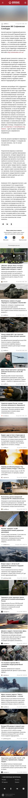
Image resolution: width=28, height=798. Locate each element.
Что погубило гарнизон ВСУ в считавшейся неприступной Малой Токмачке (12, 664)
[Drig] (2, 544)
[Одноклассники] (11, 789)
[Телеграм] (4, 789)
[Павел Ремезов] (2, 350)
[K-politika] (2, 509)
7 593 (25, 281)
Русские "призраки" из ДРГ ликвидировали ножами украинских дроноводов (12, 530)
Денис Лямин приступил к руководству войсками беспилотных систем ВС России (13, 371)
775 (26, 509)
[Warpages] (2, 611)
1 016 (25, 415)
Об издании (5, 782)
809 (26, 477)
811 (26, 447)
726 (26, 544)
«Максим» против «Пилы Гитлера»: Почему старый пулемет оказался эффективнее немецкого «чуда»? (12, 267)
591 (26, 706)
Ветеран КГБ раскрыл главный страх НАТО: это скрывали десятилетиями (12, 727)
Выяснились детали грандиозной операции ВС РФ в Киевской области (12, 497)
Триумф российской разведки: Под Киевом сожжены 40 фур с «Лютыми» (13, 467)
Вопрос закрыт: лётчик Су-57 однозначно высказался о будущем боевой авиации (12, 565)
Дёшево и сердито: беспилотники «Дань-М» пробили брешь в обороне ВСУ (14, 632)
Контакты (17, 779)
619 (26, 643)
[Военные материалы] (14, 2)
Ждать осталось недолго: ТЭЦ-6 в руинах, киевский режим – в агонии (12, 695)
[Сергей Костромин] (2, 315)
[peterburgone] (2, 643)
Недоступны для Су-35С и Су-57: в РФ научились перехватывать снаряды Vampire (13, 759)
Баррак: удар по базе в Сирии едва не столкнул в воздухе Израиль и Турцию (13, 436)
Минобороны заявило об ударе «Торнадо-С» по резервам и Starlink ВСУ (13, 301)
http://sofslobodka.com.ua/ (15, 52)
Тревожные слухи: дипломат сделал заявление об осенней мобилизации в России (13, 599)
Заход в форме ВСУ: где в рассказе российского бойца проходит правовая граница (13, 336)
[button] (3, 224)
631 (26, 611)
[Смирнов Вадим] (2, 23)
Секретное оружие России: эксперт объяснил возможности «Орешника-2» (13, 404)
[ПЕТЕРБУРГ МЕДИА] (2, 578)
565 (26, 738)
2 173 (25, 315)
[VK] (17, 789)
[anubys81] (2, 281)
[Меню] (2, 2)
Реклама (4, 779)
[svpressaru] (2, 477)
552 (26, 772)
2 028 (25, 350)
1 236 (25, 384)
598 (26, 675)
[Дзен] (23, 789)
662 (26, 578)
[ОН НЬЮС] (2, 415)
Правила (17, 782)
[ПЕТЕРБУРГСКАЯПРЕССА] (2, 738)
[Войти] (25, 2)
